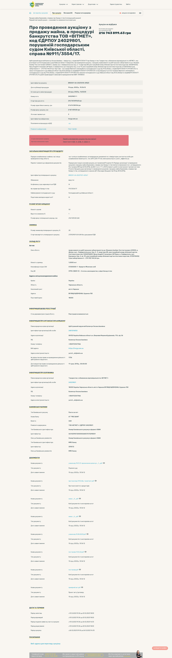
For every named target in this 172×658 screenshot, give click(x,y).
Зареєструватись (116, 4)
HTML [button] (79, 142)
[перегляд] (103, 463)
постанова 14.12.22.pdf (76, 552)
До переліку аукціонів (40, 13)
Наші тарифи (72, 129)
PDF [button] (74, 142)
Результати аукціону (83, 13)
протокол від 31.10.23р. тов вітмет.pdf (81, 481)
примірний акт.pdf (75, 587)
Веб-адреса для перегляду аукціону (45, 644)
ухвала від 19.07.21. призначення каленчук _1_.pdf (85, 463)
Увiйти (128, 4)
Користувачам (77, 4)
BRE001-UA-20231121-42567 (78, 175)
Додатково (92, 4)
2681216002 (73, 330)
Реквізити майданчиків (38, 129)
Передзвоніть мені (94, 655)
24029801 (72, 382)
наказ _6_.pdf (73, 516)
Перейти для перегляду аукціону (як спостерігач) (79, 139)
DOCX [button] (86, 142)
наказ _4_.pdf (73, 499)
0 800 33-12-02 (50, 654)
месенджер (127, 656)
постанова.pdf (73, 570)
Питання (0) (68, 13)
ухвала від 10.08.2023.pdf (77, 534)
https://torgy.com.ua (76, 348)
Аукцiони (62, 4)
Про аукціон (56, 13)
